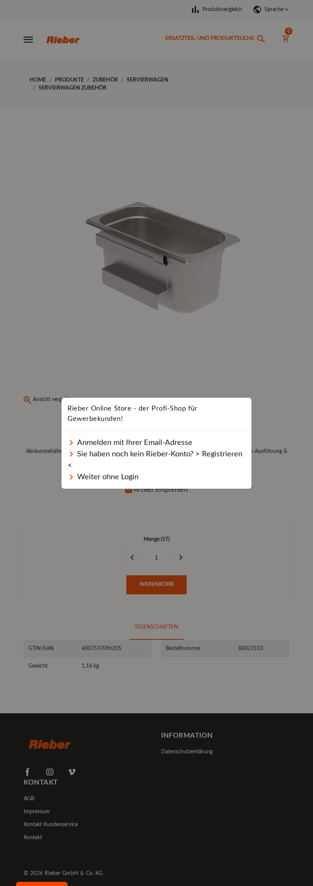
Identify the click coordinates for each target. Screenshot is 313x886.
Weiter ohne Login (107, 477)
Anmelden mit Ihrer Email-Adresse (133, 442)
